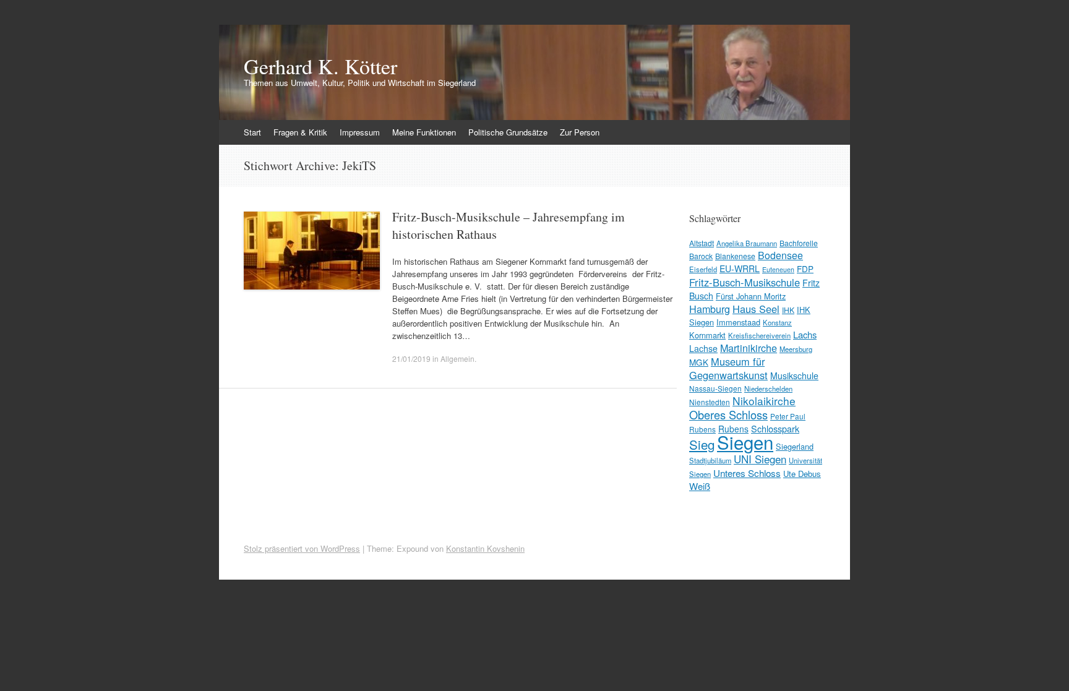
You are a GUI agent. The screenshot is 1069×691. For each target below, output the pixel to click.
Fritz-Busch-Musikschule (744, 282)
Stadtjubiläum (710, 460)
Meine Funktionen (424, 132)
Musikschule (794, 375)
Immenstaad (738, 322)
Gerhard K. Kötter (320, 66)
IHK (788, 309)
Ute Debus (802, 473)
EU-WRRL (739, 268)
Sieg (702, 444)
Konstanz (777, 322)
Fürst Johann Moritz (751, 296)
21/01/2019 (411, 358)
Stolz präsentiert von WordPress (302, 548)
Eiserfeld (703, 269)
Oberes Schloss (728, 414)
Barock (701, 256)
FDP (805, 268)
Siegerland (795, 446)
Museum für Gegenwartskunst (728, 368)
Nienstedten (709, 402)
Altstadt (701, 243)
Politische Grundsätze (507, 132)
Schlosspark (775, 428)
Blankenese (735, 256)
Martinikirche (748, 347)
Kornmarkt (707, 335)
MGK (698, 362)
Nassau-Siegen (715, 388)
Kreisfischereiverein (759, 335)
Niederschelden (768, 388)
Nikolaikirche (764, 400)
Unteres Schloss (747, 472)
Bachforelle (798, 243)
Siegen (745, 442)
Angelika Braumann (746, 243)
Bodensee (780, 255)
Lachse (703, 348)
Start (252, 132)
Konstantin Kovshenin (485, 548)
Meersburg (795, 349)
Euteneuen (778, 269)
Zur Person (579, 132)
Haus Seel (755, 308)
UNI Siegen (760, 458)
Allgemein (457, 358)
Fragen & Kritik (300, 132)
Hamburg (709, 308)
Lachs (805, 334)
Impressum (360, 132)
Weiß (699, 485)
